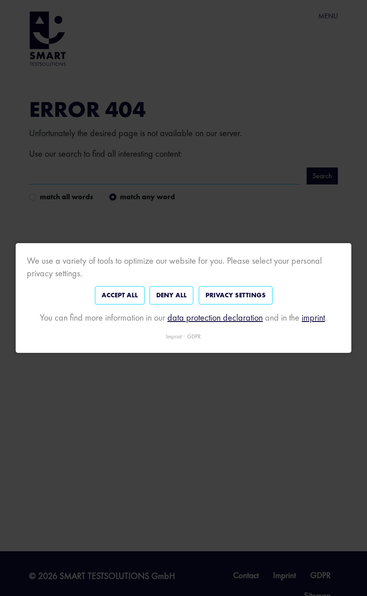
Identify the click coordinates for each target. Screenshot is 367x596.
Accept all (120, 295)
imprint (313, 317)
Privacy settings (235, 295)
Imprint (174, 336)
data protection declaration (215, 317)
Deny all (171, 295)
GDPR (194, 336)
